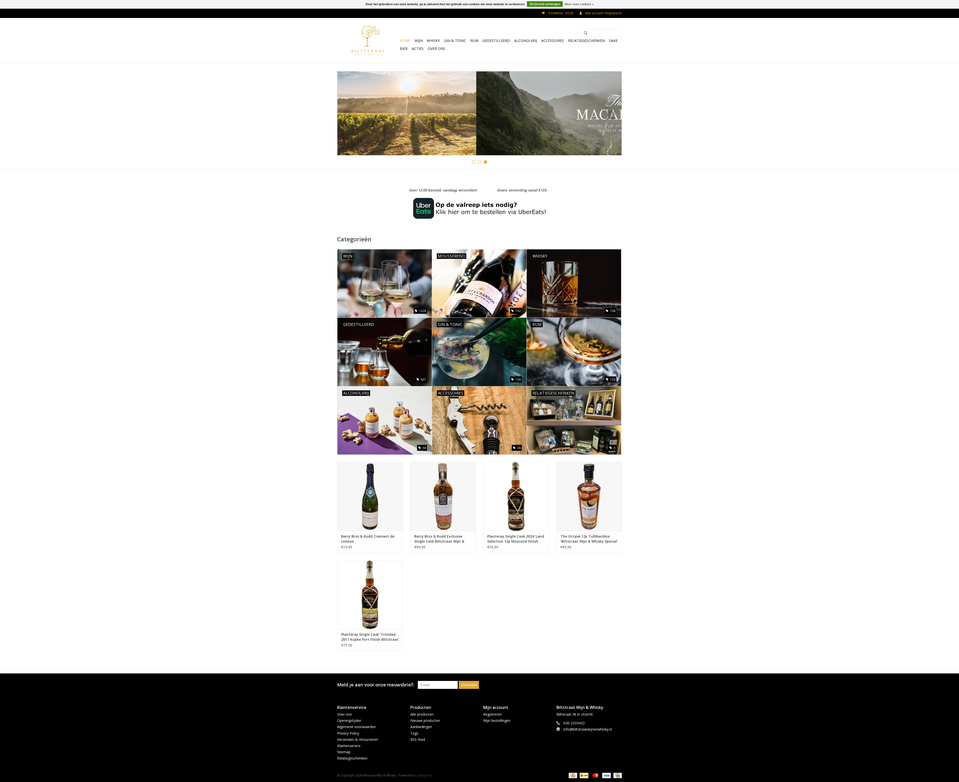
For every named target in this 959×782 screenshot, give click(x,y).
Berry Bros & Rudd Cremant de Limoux (367, 539)
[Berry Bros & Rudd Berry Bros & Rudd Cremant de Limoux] (370, 496)
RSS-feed (417, 739)
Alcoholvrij (525, 40)
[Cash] (572, 775)
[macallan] (479, 113)
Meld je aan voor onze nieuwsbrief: (375, 684)
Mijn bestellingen (496, 720)
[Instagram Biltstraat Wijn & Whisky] (618, 685)
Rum (474, 40)
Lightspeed (424, 775)
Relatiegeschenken (586, 40)
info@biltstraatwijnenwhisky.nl (587, 729)
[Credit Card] (617, 775)
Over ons (436, 48)
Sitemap (343, 752)
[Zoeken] (585, 33)
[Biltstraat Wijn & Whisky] (367, 40)
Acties (418, 48)
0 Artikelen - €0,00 (560, 13)
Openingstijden (349, 720)
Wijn (419, 40)
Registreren (492, 714)
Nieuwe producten (425, 720)
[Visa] (606, 775)
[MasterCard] (594, 775)
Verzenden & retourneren (357, 739)
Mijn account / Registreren (603, 13)
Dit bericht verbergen (545, 4)
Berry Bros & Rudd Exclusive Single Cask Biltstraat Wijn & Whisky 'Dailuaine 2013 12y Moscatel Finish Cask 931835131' (442, 539)
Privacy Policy (348, 733)
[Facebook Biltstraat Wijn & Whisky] (609, 685)
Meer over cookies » (579, 4)
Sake (613, 40)
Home (405, 40)
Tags (414, 733)
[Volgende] (612, 115)
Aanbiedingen (421, 726)
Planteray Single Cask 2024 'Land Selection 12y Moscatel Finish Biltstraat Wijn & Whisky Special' (515, 539)
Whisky (433, 40)
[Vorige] (347, 115)
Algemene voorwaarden (356, 726)
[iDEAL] (583, 775)
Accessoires (552, 40)
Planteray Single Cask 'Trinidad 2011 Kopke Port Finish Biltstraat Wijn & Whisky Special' (370, 637)
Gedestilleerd (496, 40)
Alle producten (422, 714)
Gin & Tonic (455, 40)
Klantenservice (349, 745)
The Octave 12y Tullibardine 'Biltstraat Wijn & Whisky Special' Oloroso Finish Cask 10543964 (589, 539)
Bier (404, 48)
